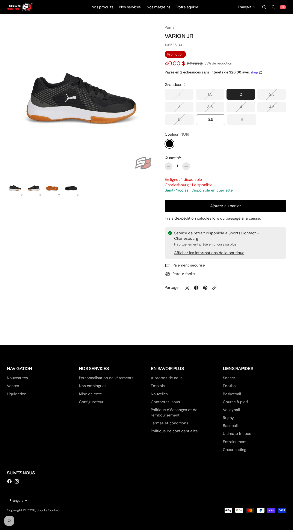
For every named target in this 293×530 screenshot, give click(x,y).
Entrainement (235, 441)
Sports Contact (48, 510)
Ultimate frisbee (237, 433)
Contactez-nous (165, 401)
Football (230, 385)
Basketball (232, 394)
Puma (170, 27)
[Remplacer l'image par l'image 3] (52, 188)
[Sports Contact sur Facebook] (9, 481)
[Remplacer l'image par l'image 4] (71, 188)
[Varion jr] (81, 99)
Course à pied (235, 401)
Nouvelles (159, 394)
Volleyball (231, 409)
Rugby (228, 417)
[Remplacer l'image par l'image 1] (15, 188)
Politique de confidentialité (174, 431)
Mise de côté (90, 394)
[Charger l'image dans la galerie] (148, 166)
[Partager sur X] (187, 288)
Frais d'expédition (180, 218)
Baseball (230, 425)
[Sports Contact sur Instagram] (16, 481)
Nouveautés (17, 377)
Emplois (158, 385)
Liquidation (16, 394)
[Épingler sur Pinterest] (205, 288)
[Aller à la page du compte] (273, 7)
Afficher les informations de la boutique (209, 252)
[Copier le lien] (214, 288)
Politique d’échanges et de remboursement (174, 412)
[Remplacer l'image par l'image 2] (34, 188)
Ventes (13, 385)
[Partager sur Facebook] (196, 288)
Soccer (229, 377)
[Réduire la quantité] (168, 166)
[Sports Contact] (20, 7)
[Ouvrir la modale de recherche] (264, 7)
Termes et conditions (169, 423)
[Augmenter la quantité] (186, 166)
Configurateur (91, 401)
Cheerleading (234, 449)
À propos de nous (167, 377)
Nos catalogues (92, 385)
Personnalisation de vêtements (106, 377)
